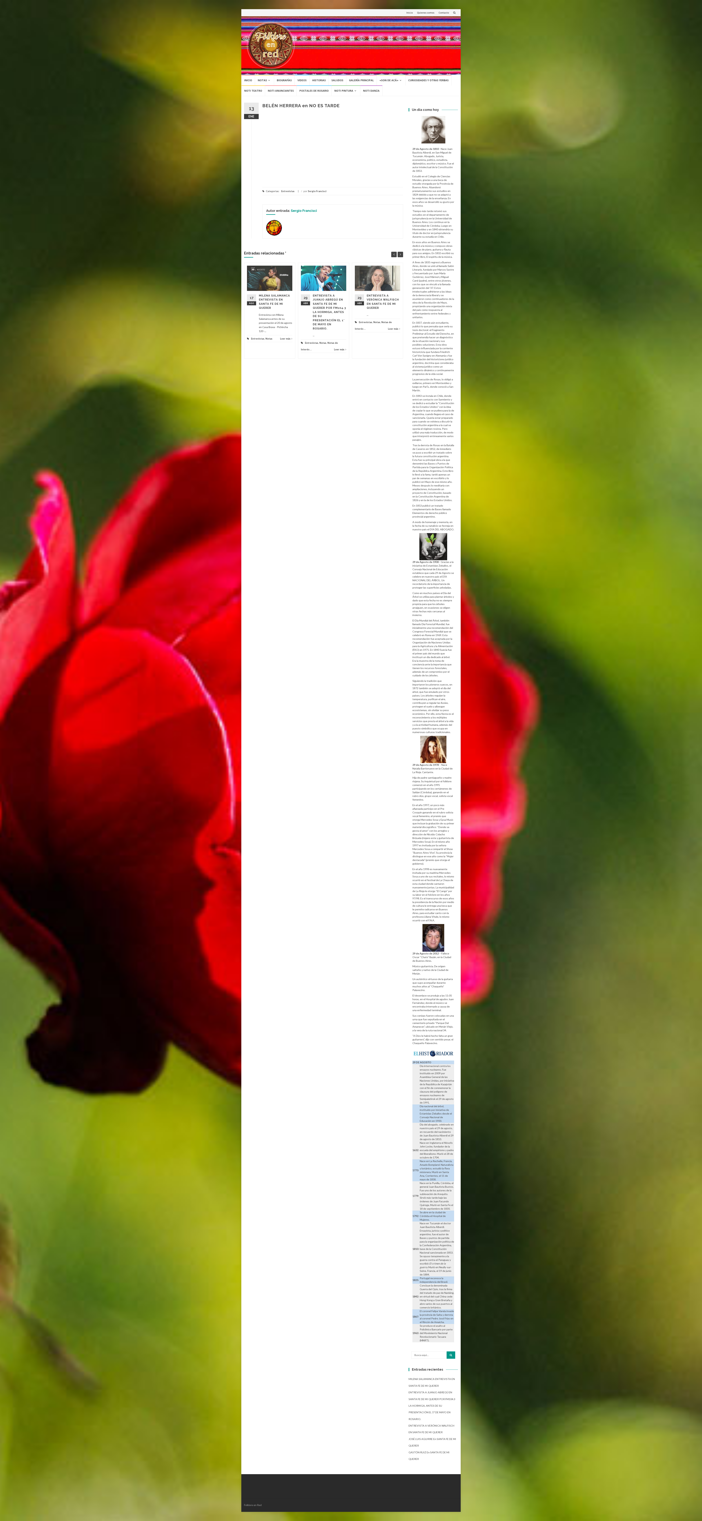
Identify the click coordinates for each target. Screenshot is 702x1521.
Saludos (337, 80)
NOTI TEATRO (253, 90)
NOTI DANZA (371, 90)
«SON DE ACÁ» (389, 80)
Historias (319, 80)
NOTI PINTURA (343, 90)
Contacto (444, 12)
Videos (302, 80)
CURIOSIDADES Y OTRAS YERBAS (428, 80)
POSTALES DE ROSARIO (314, 90)
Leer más (285, 338)
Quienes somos (425, 12)
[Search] (451, 1355)
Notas (262, 80)
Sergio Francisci (317, 191)
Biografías (284, 80)
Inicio (409, 12)
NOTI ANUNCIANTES (281, 90)
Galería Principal (361, 80)
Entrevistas (288, 191)
